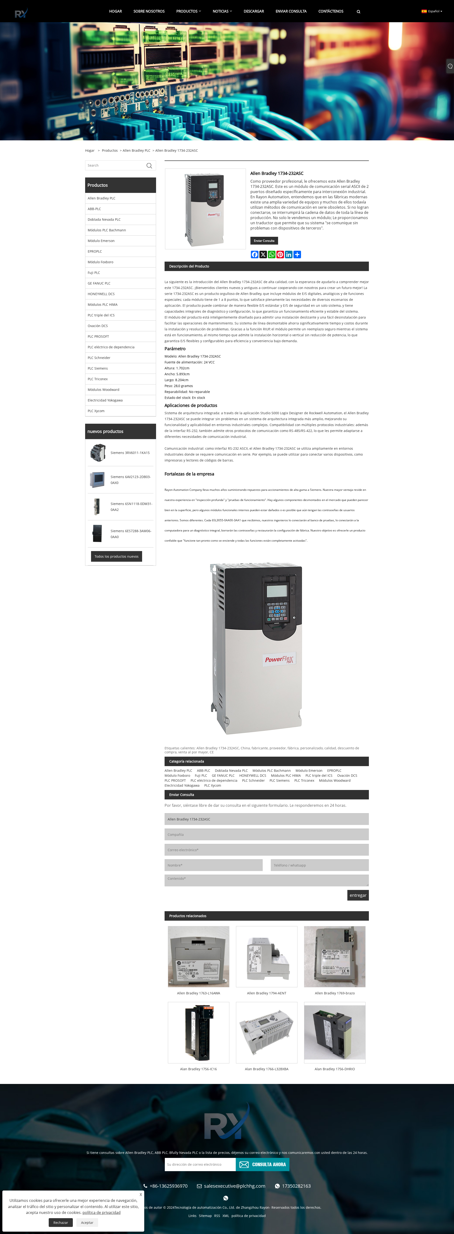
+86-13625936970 (169, 1186)
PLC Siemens (98, 368)
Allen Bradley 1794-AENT (266, 993)
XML (226, 1215)
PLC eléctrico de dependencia (111, 347)
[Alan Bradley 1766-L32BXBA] (267, 1031)
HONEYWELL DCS (101, 294)
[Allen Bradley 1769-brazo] (335, 955)
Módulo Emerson (101, 240)
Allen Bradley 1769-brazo (335, 993)
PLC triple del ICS (101, 315)
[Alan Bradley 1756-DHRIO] (335, 1031)
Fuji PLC (94, 272)
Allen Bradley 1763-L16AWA (198, 993)
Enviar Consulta (264, 241)
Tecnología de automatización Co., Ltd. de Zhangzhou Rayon (222, 1207)
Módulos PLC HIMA (103, 304)
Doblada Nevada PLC (104, 219)
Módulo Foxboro (100, 262)
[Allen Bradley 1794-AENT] (267, 955)
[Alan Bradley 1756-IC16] (199, 1031)
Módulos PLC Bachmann (107, 230)
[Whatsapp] (226, 1198)
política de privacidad (248, 1215)
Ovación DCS (98, 326)
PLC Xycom (96, 411)
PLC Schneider (99, 357)
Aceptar (87, 1222)
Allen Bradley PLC (136, 150)
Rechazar (60, 1222)
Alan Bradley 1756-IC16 (198, 1069)
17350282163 (296, 1186)
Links (192, 1215)
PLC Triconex (98, 379)
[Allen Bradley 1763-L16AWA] (199, 955)
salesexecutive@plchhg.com (235, 1186)
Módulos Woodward (103, 389)
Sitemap (205, 1215)
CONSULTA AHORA (269, 1164)
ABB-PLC (94, 209)
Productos (110, 150)
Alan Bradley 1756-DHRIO (335, 1069)
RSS (217, 1215)
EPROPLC (95, 251)
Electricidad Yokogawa (105, 400)
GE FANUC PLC (99, 283)
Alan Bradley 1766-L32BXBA (266, 1069)
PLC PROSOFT (98, 336)
